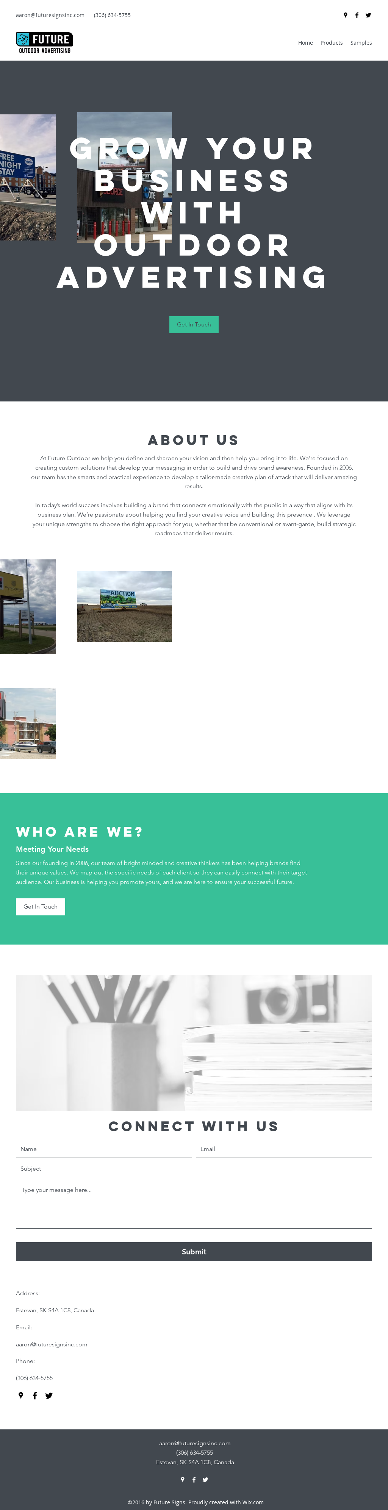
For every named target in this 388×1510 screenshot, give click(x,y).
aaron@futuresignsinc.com (50, 15)
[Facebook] (357, 15)
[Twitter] (368, 15)
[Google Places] (345, 15)
